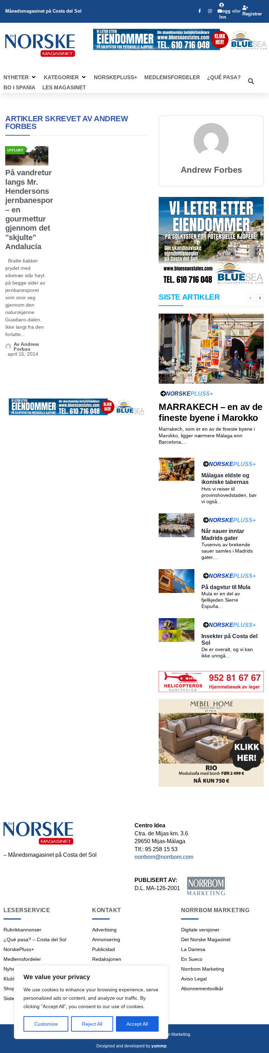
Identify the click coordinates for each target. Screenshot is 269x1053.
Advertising (104, 929)
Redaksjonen (106, 959)
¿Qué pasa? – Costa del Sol (35, 939)
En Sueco (191, 959)
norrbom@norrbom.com (163, 857)
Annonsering (106, 939)
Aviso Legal (194, 979)
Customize (46, 1024)
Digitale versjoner (200, 929)
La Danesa (193, 949)
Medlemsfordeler (22, 959)
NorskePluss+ (19, 949)
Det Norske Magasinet (205, 939)
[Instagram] (210, 11)
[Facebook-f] (199, 11)
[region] (91, 1002)
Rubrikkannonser (22, 929)
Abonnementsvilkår (202, 988)
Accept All (137, 1024)
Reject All (92, 1024)
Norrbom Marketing (202, 969)
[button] (20, 77)
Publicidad (103, 949)
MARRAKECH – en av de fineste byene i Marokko (210, 412)
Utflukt (15, 150)
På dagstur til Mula (225, 587)
